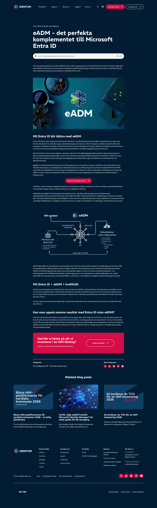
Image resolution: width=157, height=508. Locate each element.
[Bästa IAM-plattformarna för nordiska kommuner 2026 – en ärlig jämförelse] (33, 397)
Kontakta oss (133, 7)
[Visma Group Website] (23, 491)
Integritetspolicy (80, 476)
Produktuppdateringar (58, 366)
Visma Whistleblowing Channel (110, 453)
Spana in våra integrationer (77, 181)
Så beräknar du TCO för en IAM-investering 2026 (121, 416)
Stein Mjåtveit (54, 26)
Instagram (42, 459)
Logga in (78, 7)
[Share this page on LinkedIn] (109, 366)
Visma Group (125, 492)
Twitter (41, 467)
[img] (117, 56)
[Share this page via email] (122, 366)
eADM (35, 165)
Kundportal (64, 459)
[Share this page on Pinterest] (118, 366)
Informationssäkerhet (65, 476)
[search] (98, 6)
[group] (78, 56)
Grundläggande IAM (40, 366)
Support (62, 456)
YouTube (42, 463)
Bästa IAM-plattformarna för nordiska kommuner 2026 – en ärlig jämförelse (32, 417)
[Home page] (23, 7)
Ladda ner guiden (98, 343)
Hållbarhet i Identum (109, 465)
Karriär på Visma (137, 492)
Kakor (39, 476)
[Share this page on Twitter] (113, 366)
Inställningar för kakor (50, 476)
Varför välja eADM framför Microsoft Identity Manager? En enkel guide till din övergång (76, 417)
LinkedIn (41, 452)
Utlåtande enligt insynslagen (112, 462)
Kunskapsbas (64, 452)
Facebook (42, 456)
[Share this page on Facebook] (105, 366)
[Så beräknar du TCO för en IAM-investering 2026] (124, 397)
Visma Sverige (114, 492)
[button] (36, 56)
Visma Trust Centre (109, 458)
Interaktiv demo (113, 7)
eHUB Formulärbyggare (89, 456)
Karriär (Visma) (65, 463)
